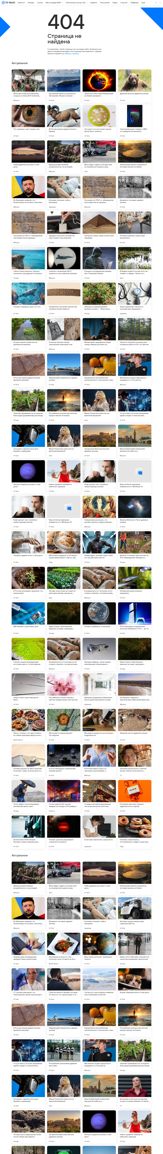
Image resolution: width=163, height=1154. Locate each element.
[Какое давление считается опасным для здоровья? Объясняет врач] (134, 299)
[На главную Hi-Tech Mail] (10, 2)
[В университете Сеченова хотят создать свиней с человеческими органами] (99, 583)
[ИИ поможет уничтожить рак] (28, 619)
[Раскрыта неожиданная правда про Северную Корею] (99, 263)
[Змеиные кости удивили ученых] (134, 725)
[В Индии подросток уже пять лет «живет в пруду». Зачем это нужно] (134, 263)
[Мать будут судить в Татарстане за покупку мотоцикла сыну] (99, 157)
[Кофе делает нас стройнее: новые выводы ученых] (99, 477)
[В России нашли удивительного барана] (63, 121)
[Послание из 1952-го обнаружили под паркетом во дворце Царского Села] (99, 192)
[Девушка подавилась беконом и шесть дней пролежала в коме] (99, 690)
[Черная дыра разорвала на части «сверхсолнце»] (28, 938)
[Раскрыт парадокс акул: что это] (28, 299)
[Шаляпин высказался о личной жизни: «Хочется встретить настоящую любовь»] (134, 761)
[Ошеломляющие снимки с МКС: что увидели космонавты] (134, 121)
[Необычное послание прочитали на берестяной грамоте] (63, 299)
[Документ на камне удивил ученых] (134, 192)
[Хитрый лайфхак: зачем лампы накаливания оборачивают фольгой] (99, 654)
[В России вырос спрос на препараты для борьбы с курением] (99, 761)
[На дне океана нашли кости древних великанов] (28, 334)
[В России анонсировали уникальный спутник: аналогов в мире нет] (134, 938)
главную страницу (71, 54)
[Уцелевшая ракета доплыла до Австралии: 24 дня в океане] (63, 86)
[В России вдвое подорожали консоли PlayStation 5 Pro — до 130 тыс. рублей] (134, 619)
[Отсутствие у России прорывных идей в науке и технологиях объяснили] (134, 405)
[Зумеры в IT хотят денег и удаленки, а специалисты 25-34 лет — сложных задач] (99, 867)
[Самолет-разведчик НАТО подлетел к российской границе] (63, 263)
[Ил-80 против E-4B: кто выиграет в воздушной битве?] (63, 867)
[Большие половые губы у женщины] (63, 192)
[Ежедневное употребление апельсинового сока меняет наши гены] (99, 370)
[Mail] (3, 2)
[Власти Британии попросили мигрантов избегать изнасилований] (134, 441)
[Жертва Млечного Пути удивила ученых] (134, 512)
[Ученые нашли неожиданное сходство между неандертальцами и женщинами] (63, 903)
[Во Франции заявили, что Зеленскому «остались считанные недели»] (28, 192)
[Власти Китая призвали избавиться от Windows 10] (134, 477)
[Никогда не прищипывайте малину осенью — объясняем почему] (99, 299)
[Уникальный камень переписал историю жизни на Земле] (134, 157)
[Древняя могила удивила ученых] (134, 86)
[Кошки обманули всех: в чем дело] (134, 1127)
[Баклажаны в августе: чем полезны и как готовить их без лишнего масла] (63, 1091)
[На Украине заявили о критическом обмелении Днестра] (134, 690)
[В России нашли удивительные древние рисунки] (28, 370)
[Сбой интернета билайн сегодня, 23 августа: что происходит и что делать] (63, 1127)
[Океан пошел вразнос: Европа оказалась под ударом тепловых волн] (28, 263)
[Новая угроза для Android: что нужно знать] (28, 974)
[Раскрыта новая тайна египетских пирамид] (99, 228)
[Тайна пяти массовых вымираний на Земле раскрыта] (99, 86)
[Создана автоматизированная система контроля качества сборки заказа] (99, 796)
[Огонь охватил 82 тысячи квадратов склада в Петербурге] (63, 796)
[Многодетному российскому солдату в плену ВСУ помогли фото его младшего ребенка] (28, 86)
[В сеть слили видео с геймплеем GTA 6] (134, 974)
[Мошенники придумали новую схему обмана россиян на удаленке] (99, 334)
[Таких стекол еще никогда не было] (28, 690)
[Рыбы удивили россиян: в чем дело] (28, 157)
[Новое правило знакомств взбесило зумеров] (63, 477)
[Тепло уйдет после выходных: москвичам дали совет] (28, 796)
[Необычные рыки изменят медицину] (134, 583)
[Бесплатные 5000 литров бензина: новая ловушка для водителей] (28, 832)
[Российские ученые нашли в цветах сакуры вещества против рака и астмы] (63, 690)
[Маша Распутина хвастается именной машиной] (99, 405)
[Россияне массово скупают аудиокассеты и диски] (134, 796)
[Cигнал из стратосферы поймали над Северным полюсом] (99, 1127)
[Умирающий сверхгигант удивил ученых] (63, 370)
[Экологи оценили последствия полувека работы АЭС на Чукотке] (134, 334)
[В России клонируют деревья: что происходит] (28, 583)
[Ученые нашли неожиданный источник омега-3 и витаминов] (28, 654)
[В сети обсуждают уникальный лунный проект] (63, 761)
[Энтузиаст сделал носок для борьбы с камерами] (28, 441)
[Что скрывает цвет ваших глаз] (28, 121)
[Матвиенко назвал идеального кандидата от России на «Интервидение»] (134, 370)
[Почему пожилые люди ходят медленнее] (134, 228)
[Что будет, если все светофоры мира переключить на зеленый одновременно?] (63, 974)
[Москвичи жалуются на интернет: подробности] (99, 725)
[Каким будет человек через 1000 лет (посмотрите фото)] (99, 548)
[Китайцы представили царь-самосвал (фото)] (134, 1056)
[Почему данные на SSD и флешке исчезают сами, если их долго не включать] (28, 761)
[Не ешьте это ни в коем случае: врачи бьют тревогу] (99, 121)
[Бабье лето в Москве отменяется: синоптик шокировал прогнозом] (134, 1091)
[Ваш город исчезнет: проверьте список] (99, 1091)
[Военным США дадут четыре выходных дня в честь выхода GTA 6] (28, 903)
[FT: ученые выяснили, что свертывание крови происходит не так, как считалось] (28, 1127)
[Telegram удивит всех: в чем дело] (28, 548)
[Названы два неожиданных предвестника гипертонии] (28, 1091)
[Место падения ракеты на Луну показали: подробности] (99, 974)
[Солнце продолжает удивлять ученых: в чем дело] (63, 938)
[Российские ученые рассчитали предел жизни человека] (63, 405)
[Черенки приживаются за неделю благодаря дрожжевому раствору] (28, 405)
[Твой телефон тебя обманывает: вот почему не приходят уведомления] (99, 903)
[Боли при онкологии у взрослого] (99, 832)
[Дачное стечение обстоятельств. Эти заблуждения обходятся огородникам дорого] (134, 548)
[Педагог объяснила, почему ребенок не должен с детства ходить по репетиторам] (134, 867)
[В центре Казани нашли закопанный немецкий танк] (63, 334)
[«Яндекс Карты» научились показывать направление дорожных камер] (134, 903)
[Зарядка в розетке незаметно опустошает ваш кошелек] (63, 228)
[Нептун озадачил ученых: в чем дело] (28, 477)
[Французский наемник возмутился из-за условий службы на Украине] (63, 157)
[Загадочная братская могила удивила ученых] (99, 441)
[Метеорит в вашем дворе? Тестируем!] (63, 725)
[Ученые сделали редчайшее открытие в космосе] (63, 832)
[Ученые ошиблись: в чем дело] (99, 619)
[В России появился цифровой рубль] (28, 867)
